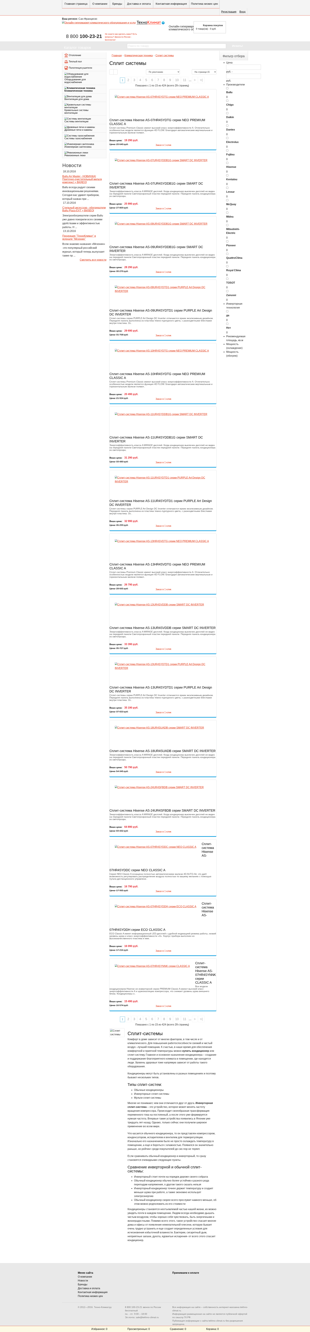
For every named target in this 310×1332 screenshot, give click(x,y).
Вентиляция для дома (76, 99)
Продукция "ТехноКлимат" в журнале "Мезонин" (79, 237)
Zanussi (231, 295)
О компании (99, 3)
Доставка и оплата (139, 3)
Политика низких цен (204, 3)
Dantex (230, 129)
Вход (242, 11)
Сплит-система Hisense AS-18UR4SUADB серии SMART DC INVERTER (162, 751)
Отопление (75, 55)
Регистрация (228, 11)
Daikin (230, 117)
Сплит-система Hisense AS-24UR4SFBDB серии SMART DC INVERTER (162, 810)
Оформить (238, 27)
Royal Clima (233, 270)
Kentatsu (231, 179)
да (227, 315)
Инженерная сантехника (77, 146)
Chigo (230, 104)
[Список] (111, 72)
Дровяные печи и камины (78, 129)
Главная (117, 55)
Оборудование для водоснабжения (75, 81)
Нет (228, 327)
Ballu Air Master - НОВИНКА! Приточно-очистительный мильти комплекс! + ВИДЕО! (82, 179)
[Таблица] (115, 72)
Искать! (237, 45)
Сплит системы (164, 55)
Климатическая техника (78, 90)
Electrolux (232, 142)
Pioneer (231, 245)
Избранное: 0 (99, 1329)
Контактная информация (171, 3)
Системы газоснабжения (78, 138)
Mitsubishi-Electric (233, 231)
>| (201, 80)
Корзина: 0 (212, 1329)
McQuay (231, 204)
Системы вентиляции (76, 121)
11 (184, 80)
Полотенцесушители (80, 67)
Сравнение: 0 (178, 1329)
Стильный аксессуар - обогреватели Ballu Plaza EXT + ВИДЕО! (84, 209)
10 (177, 80)
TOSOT (230, 282)
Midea (229, 216)
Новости (83, 1280)
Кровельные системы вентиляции (76, 111)
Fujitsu (230, 154)
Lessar (230, 191)
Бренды (117, 3)
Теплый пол (75, 61)
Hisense (231, 167)
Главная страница (76, 3)
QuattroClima (234, 257)
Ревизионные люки (74, 155)
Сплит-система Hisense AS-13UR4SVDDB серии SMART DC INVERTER (162, 628)
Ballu (229, 92)
